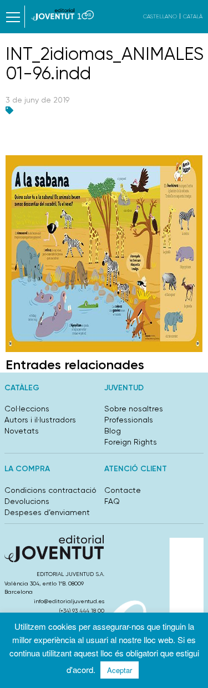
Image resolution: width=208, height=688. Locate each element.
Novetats (21, 430)
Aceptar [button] (119, 670)
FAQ (112, 501)
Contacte (122, 490)
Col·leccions (26, 408)
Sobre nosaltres (133, 408)
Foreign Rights (130, 441)
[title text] (62, 14)
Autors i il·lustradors (40, 419)
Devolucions (26, 501)
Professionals (128, 419)
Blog (112, 430)
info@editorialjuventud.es (69, 601)
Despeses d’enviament (47, 512)
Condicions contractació (50, 490)
